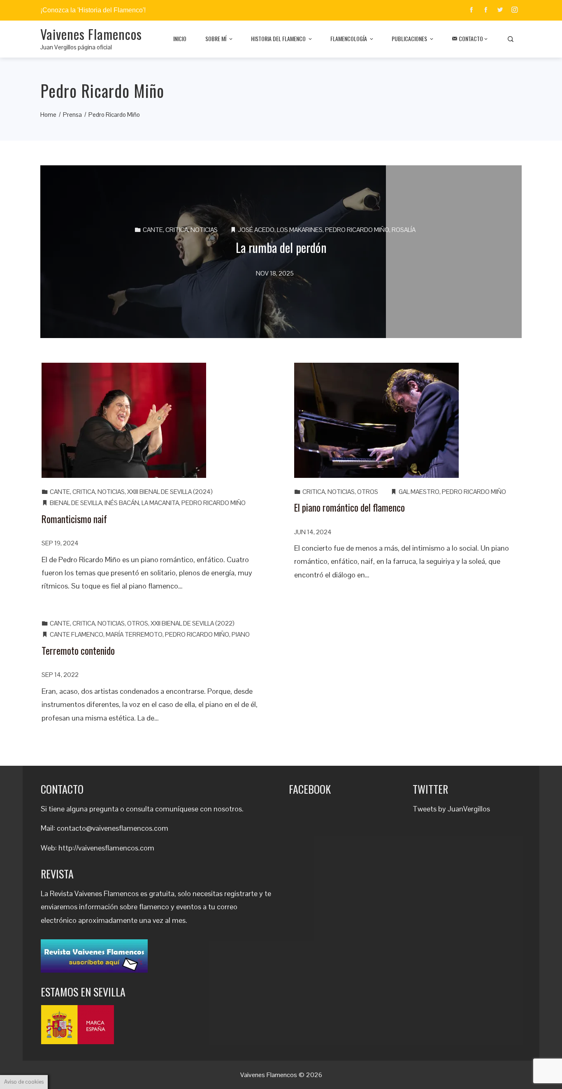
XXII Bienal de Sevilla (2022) (193, 623)
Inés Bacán (122, 503)
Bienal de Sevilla (76, 503)
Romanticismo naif (74, 519)
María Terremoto (134, 634)
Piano (241, 634)
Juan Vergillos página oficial (76, 47)
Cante (153, 230)
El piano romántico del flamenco (349, 507)
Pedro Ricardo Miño (357, 230)
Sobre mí (215, 38)
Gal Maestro (419, 492)
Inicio (179, 38)
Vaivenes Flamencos (91, 34)
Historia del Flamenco (278, 38)
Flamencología (348, 38)
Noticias (204, 230)
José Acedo (256, 230)
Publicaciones (409, 38)
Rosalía (404, 230)
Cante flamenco (76, 634)
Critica (176, 230)
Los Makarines (300, 230)
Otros (367, 492)
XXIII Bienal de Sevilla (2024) (170, 492)
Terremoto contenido (78, 650)
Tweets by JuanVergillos (451, 808)
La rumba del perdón (281, 247)
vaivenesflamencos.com (116, 848)
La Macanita (160, 503)
